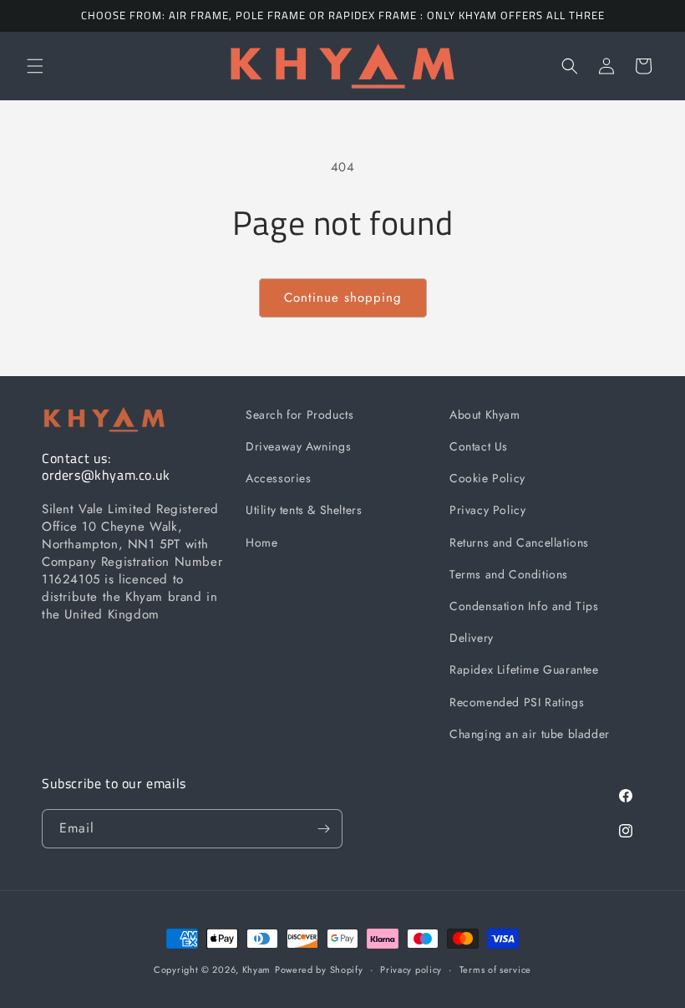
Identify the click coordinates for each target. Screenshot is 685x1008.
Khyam (256, 969)
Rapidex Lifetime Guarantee (524, 669)
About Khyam (484, 415)
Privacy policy (411, 969)
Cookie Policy (487, 478)
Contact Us (478, 446)
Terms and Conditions (508, 574)
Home (261, 542)
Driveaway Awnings (298, 446)
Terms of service (495, 969)
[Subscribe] (323, 828)
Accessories (279, 478)
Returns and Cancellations (519, 542)
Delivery (471, 637)
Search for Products (299, 415)
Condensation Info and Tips (524, 606)
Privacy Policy (487, 509)
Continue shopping (343, 297)
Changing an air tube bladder (529, 733)
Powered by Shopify (319, 969)
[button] (35, 66)
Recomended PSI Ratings (516, 702)
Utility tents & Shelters (304, 509)
